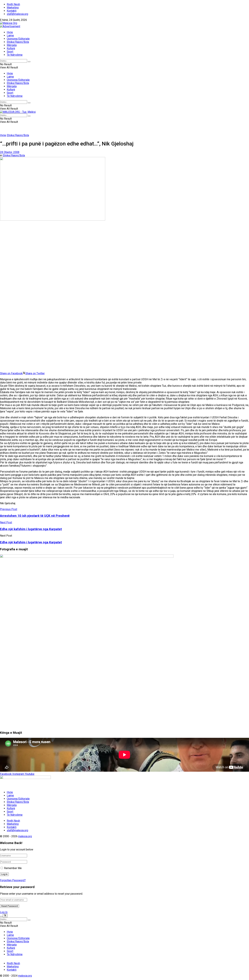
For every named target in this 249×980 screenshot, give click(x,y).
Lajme (10, 35)
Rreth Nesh (13, 4)
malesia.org (25, 836)
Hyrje (10, 32)
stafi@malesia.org (17, 14)
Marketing (13, 7)
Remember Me (13, 868)
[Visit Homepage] (8, 23)
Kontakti (11, 10)
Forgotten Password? (13, 880)
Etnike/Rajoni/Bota (18, 42)
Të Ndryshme (15, 54)
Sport (10, 51)
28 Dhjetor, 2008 (9, 152)
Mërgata (12, 45)
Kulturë (11, 48)
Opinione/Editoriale (18, 38)
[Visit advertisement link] (10, 26)
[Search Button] (29, 61)
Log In (3, 912)
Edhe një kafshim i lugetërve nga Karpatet (31, 542)
